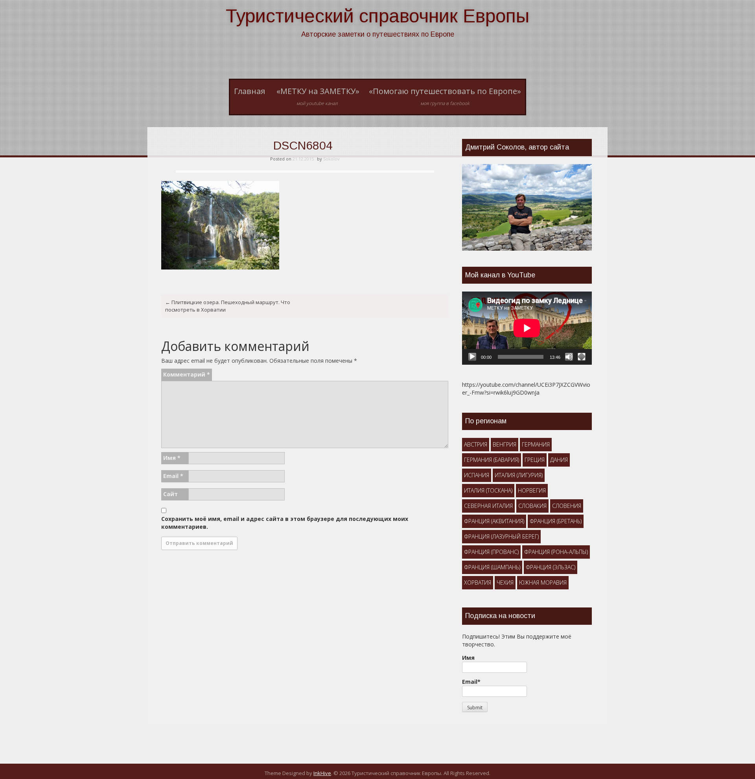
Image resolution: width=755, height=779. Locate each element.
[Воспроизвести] (472, 357)
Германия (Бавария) (491, 459)
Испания (476, 475)
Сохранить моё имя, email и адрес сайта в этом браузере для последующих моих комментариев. (284, 522)
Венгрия (504, 444)
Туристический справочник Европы (377, 16)
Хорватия (477, 582)
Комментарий (186, 374)
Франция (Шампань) (492, 567)
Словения (566, 505)
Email (173, 476)
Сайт (170, 494)
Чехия (505, 582)
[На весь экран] (582, 357)
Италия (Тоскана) (488, 490)
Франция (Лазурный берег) (501, 536)
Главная (249, 91)
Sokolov (331, 159)
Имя (171, 457)
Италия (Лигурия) (519, 475)
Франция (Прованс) (491, 552)
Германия (536, 444)
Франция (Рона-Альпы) (556, 552)
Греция (535, 459)
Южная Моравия (543, 582)
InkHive (322, 773)
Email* (471, 681)
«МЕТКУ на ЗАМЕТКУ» (317, 96)
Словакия (532, 505)
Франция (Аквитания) (494, 521)
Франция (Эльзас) (550, 567)
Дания (559, 459)
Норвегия (532, 490)
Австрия (475, 444)
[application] (527, 328)
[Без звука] (569, 357)
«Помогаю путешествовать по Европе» (445, 96)
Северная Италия (488, 505)
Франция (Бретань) (556, 521)
